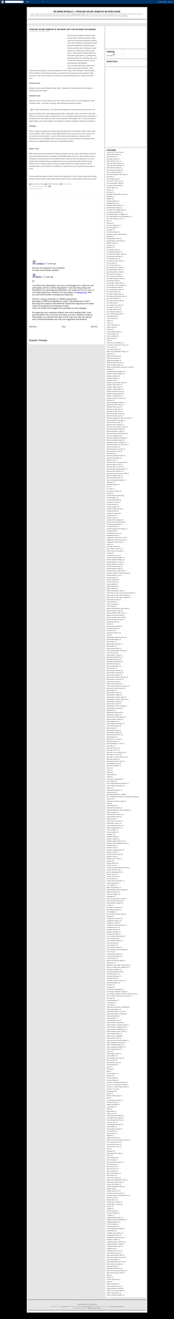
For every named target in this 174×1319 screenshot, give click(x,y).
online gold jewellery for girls (115, 1011)
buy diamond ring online (114, 256)
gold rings (110, 746)
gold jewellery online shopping (116, 706)
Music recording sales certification (117, 967)
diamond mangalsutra (113, 436)
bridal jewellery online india (115, 241)
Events (109, 544)
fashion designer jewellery (115, 557)
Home (63, 326)
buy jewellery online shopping (116, 285)
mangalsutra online (112, 923)
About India (86, 1306)
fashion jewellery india (113, 566)
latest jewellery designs (114, 903)
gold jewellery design (113, 692)
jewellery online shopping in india (116, 843)
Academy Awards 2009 (114, 185)
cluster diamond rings (113, 331)
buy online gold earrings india (115, 296)
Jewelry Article (111, 863)
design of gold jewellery (114, 365)
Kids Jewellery (111, 878)
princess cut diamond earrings (116, 1082)
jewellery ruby (111, 845)
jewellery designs (112, 839)
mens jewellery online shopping (116, 949)
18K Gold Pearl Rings (113, 167)
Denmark (109, 354)
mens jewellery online (113, 947)
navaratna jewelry (112, 974)
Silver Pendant (111, 1171)
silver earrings (111, 1160)
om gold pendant (112, 1000)
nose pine (110, 998)
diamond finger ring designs (115, 420)
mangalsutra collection (113, 918)
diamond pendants (112, 447)
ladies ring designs (112, 892)
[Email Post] (49, 186)
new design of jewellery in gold (116, 991)
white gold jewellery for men (115, 1262)
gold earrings (111, 668)
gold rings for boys (112, 748)
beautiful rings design (113, 207)
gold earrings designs (113, 675)
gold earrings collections (114, 672)
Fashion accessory (113, 555)
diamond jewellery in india (114, 431)
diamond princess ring (113, 451)
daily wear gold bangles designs (116, 351)
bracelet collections (112, 225)
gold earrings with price (114, 684)
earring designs (111, 497)
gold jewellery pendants (114, 708)
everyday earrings (112, 546)
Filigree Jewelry (111, 588)
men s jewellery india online (115, 936)
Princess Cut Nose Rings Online (117, 1087)
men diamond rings (112, 934)
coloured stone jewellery (114, 343)
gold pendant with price (114, 734)
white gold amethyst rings (114, 1255)
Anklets (109, 190)
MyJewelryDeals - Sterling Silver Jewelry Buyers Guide (87, 12)
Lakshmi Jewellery (112, 894)
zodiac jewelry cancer (113, 1286)
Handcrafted (110, 774)
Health (109, 777)
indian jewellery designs (114, 814)
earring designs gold (113, 500)
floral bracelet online (113, 599)
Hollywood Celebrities (113, 790)
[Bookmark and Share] (36, 184)
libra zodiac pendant (113, 909)
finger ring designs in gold (114, 590)
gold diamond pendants (114, 661)
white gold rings (111, 1266)
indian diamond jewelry (114, 808)
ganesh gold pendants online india (117, 608)
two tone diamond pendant (115, 1228)
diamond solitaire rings (113, 475)
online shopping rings (113, 1049)
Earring (109, 493)
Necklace (109, 985)
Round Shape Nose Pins (114, 1120)
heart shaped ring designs (115, 785)
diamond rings (111, 460)
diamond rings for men (113, 464)
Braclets (109, 236)
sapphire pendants (112, 1137)
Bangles (109, 198)
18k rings (109, 176)
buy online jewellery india (114, 300)
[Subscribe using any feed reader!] (52, 184)
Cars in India (65, 1306)
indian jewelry (111, 819)
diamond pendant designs (114, 440)
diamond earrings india (114, 409)
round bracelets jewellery (114, 1115)
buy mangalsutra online (114, 287)
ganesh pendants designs (115, 619)
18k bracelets (111, 156)
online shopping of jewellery (115, 1047)
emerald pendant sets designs (116, 529)
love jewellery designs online (115, 914)
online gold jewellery (113, 1009)
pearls (108, 1067)
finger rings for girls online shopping (117, 595)
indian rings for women (114, 821)
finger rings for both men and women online (120, 593)
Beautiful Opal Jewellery (114, 205)
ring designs (110, 1107)
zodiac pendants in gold (114, 1288)
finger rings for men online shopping (118, 597)
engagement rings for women (116, 540)
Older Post (94, 326)
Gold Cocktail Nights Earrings (116, 650)
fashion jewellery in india (114, 564)
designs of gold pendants (114, 393)
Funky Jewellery (112, 604)
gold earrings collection (114, 670)
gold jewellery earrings (113, 701)
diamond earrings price (114, 411)
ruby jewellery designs (113, 1129)
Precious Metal (111, 1078)
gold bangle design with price (115, 637)
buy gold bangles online (114, 269)
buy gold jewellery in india (114, 272)
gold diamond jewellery (114, 657)
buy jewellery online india (114, 283)
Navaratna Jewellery (113, 969)
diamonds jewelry (112, 484)
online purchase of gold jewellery (117, 1040)
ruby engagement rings (114, 1124)
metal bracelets (111, 958)
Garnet (109, 624)
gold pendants (111, 737)
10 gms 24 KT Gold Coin (114, 152)
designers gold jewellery (114, 389)
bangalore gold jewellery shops (116, 194)
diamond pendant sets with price (116, 444)
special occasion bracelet (114, 1193)
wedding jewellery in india (114, 1244)
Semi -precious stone (113, 1142)
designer (109, 369)
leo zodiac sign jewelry (114, 907)
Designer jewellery (112, 376)
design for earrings (112, 358)
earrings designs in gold (114, 509)
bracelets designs (112, 232)
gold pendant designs (113, 732)
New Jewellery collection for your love (118, 996)
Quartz (109, 1093)
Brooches (110, 245)
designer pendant (112, 378)
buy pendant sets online (114, 305)
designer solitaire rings (114, 387)
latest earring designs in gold (115, 898)
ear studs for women (113, 491)
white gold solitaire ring (114, 1268)
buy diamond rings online (114, 261)
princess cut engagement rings (116, 1084)
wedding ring (110, 1248)
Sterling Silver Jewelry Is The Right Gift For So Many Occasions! (62, 29)
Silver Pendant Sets (113, 1173)
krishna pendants (112, 883)
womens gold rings (112, 1279)
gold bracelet (111, 646)
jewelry (109, 861)
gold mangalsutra (112, 721)
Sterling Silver (111, 1200)
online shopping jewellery (114, 1044)
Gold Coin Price (111, 652)
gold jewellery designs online (115, 697)
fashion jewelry (111, 577)
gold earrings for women (114, 679)
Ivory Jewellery (111, 830)
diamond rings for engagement (116, 462)
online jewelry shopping (114, 1036)
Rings (108, 1109)
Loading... (110, 63)
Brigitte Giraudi (111, 243)
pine (108, 1071)
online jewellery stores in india (116, 1031)
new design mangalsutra (114, 989)
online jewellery (111, 1018)
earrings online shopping (114, 520)
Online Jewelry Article (113, 1033)
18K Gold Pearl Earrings (114, 163)
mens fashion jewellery (114, 940)
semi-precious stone (113, 1146)
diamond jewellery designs (115, 429)
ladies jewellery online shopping (116, 889)
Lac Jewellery (111, 885)
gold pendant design (113, 730)
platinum (109, 1075)
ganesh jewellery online (114, 610)
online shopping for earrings (115, 1042)
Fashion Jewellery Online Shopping (117, 573)
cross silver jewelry (113, 349)
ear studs (109, 489)
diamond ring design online (115, 455)
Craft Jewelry (111, 347)
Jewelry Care (111, 865)
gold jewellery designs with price (116, 699)
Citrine (109, 323)
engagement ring (112, 535)
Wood (108, 1281)
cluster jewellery (112, 334)
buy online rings (111, 303)
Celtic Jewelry (111, 318)
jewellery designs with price (115, 841)
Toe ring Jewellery (112, 1213)
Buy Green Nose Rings (114, 276)
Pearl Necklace (111, 1064)
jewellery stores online (113, 858)
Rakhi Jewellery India (113, 1095)
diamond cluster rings (113, 407)
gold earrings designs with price (116, 677)
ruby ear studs (111, 1122)
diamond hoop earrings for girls (116, 427)
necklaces (110, 987)
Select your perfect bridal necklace (117, 1140)
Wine (108, 1275)
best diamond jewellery (114, 212)
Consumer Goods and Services (116, 345)
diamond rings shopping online (116, 469)
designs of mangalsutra (114, 396)
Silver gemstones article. (114, 1162)
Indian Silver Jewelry (113, 823)
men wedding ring (112, 938)
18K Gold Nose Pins (113, 161)
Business (109, 247)
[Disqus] (63, 225)
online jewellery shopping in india (116, 1025)
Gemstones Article (112, 633)
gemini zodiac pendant (113, 626)
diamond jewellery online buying (116, 433)
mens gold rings (111, 943)
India (108, 803)
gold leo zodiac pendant (114, 719)
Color (108, 340)
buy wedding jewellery (113, 311)
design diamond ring (113, 356)
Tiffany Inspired (111, 1211)
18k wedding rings (112, 179)
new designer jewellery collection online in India (121, 994)
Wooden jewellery (112, 1284)
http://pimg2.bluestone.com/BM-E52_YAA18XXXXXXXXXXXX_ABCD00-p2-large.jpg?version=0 (123, 797)
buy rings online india (113, 309)
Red (108, 1098)
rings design (110, 1111)
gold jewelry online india (114, 712)
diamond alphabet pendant (115, 402)
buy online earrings (112, 292)
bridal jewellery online (113, 238)
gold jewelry (110, 710)
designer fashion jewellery (115, 373)
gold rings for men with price (115, 752)
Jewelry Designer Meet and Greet (117, 867)
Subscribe (110, 55)
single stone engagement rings (116, 1180)
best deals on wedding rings (115, 210)
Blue (108, 221)
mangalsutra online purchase (115, 925)
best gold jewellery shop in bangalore (118, 216)
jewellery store (111, 856)
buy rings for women (113, 307)
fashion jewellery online (114, 568)
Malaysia (109, 916)
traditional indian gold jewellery (116, 1219)
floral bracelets (111, 602)
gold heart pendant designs (115, 688)
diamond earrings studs (114, 416)
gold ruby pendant (112, 759)
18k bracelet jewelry (113, 154)
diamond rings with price (114, 471)
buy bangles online (112, 250)
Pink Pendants (111, 1073)
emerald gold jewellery (113, 524)
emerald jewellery (112, 526)
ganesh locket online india (114, 615)
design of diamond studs (114, 362)
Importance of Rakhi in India (115, 801)
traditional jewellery (112, 1222)
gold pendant (111, 728)
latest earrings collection (114, 901)
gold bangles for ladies (113, 644)
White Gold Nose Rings (114, 1264)
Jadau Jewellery (112, 832)
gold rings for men (112, 750)
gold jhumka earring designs (115, 717)
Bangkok (109, 196)
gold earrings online (113, 681)
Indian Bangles (111, 805)
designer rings (111, 380)
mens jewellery (111, 945)
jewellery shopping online (114, 850)
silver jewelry (122, 16)
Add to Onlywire (67, 184)
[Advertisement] (87, 21)
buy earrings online (112, 265)
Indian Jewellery (112, 812)
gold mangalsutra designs (114, 723)
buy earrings (110, 263)
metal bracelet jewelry (113, 954)
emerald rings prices (113, 533)
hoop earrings (111, 792)
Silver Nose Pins (112, 1169)
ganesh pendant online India (115, 617)
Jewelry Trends (111, 876)
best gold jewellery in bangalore (116, 214)
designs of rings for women (115, 398)
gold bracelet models (113, 648)
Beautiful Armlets (112, 203)
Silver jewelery (111, 1164)
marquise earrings (112, 929)
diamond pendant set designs (116, 442)
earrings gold (111, 515)
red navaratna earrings (114, 1100)
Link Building (110, 912)
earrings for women (113, 513)
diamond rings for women (114, 466)
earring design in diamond (114, 495)
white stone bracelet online (115, 1273)
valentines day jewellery (114, 1233)
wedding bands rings (113, 1235)
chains (109, 320)
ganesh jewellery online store (115, 613)
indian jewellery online (113, 816)
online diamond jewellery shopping (117, 1007)
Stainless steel (111, 1197)
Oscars (109, 1051)
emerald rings (111, 531)
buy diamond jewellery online (115, 254)
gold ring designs (112, 741)
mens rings (110, 951)
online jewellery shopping (114, 1022)
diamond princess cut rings (115, 449)
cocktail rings (111, 338)
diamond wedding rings (114, 478)
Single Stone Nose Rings (114, 1182)
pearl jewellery (111, 1056)
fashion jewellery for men (114, 562)
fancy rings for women (113, 548)
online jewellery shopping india (116, 1027)
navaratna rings (111, 978)
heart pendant (111, 781)
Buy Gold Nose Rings (113, 274)
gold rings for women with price (116, 757)
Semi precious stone (113, 1144)
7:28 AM (44, 186)
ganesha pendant (112, 622)
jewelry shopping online (114, 872)
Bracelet (109, 223)
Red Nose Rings (112, 1102)
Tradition (109, 1215)
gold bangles (110, 641)
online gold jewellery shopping (116, 1014)
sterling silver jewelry (78, 14)
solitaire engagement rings (115, 1186)
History (109, 788)
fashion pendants (112, 579)
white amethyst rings (113, 1253)
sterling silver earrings (113, 1202)
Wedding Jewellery (112, 1239)
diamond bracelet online (114, 404)
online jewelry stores (113, 1038)
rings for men (111, 1113)
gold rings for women (113, 754)
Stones (109, 1206)
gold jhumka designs (113, 715)
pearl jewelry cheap (113, 1062)
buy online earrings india (114, 294)
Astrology (121, 1306)
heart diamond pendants (114, 779)
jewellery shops (111, 852)
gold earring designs (113, 666)
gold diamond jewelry (113, 659)
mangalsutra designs (113, 921)
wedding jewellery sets (114, 1246)
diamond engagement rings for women (118, 418)
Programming (111, 1091)
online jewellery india (113, 1020)
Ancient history (111, 187)
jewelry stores (111, 874)
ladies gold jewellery (113, 887)
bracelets (109, 230)
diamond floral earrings (114, 422)
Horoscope (113, 1306)
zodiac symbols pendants (114, 1295)
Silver (108, 1155)
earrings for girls (112, 511)
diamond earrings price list (115, 413)
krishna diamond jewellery (115, 881)
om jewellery (110, 1002)
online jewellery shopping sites (116, 1029)
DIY (108, 486)
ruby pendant (111, 1131)
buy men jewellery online (114, 289)
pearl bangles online (113, 1053)
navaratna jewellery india (114, 971)
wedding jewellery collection (115, 1242)
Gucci (108, 770)
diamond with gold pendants (115, 480)
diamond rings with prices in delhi (117, 473)
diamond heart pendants (114, 424)
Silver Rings (110, 1175)
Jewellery (109, 834)
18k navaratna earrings (114, 170)
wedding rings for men (113, 1250)
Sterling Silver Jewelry (113, 1204)
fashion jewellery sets (113, 575)
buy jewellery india (112, 280)
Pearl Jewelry (111, 1060)
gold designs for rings (113, 655)
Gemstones (110, 630)
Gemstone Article (112, 628)
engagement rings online (114, 542)
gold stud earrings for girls (115, 761)
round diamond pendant (114, 1118)
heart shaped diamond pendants (116, 783)
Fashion (109, 553)
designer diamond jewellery (115, 371)
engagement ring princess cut (116, 537)
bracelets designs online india (116, 234)
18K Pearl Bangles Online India (116, 174)
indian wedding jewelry (113, 828)
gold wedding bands (113, 763)
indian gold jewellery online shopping (118, 810)
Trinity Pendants (112, 1224)
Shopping (109, 1151)
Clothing (109, 329)
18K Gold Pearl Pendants (114, 165)
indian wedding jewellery (114, 825)
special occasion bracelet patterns (117, 1195)
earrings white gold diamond (115, 522)
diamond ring (111, 453)
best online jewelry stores (114, 218)
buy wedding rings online (114, 314)
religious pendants (112, 1104)
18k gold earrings (112, 159)
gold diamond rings (112, 664)
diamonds (110, 482)
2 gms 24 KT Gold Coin (114, 181)
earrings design (111, 504)
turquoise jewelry (112, 1226)
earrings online (111, 517)
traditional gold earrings (114, 1217)
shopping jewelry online (114, 1153)
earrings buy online (112, 502)
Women (109, 1277)
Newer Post (32, 326)
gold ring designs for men (114, 743)
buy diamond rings (112, 258)
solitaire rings (111, 1188)
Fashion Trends (111, 582)
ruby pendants (111, 1133)
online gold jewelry (112, 1016)
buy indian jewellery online (115, 278)
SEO (108, 1149)
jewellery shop (111, 847)
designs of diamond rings (114, 391)
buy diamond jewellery (113, 252)
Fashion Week (111, 584)
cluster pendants (112, 336)
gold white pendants (113, 765)
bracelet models (111, 227)
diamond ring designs (113, 458)
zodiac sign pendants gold (115, 1290)
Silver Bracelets (111, 1157)
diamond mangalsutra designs (116, 438)
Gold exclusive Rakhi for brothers (117, 686)
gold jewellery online (113, 703)
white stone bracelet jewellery (116, 1270)
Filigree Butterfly (112, 586)
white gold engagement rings (115, 1257)
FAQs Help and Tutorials (114, 551)
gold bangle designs (113, 639)
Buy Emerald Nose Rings (114, 267)
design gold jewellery (113, 360)
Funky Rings (111, 606)
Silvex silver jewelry (113, 1177)
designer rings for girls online (115, 382)
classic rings (110, 327)
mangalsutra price (112, 927)
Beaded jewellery (112, 201)
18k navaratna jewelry (113, 172)
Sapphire (109, 1135)
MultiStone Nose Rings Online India (117, 965)
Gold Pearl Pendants (113, 726)
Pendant (109, 1069)
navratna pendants (112, 982)
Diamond (109, 400)
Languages (110, 896)
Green (109, 768)
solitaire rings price (112, 1191)
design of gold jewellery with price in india (119, 367)
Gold (108, 635)
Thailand (109, 1208)
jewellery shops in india (114, 854)
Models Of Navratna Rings (115, 960)
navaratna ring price (113, 976)
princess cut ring (112, 1089)
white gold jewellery (112, 1259)
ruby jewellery (111, 1126)
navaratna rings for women (115, 980)
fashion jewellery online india (115, 571)
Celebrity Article (111, 316)
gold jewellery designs (113, 695)
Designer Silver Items (113, 385)
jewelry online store (112, 870)
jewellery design (111, 836)
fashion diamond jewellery (114, 559)
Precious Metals (112, 1080)
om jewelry (110, 1005)
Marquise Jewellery (113, 932)
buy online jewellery (113, 298)
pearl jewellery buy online (114, 1058)
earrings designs (112, 506)
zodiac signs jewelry (113, 1293)
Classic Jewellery (112, 325)
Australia (109, 192)
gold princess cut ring (113, 739)
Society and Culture (113, 1184)
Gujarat (109, 772)
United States (111, 1230)
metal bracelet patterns (114, 956)
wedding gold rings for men (115, 1237)
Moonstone (110, 963)
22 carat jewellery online (114, 183)
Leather (109, 905)
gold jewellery (111, 690)
